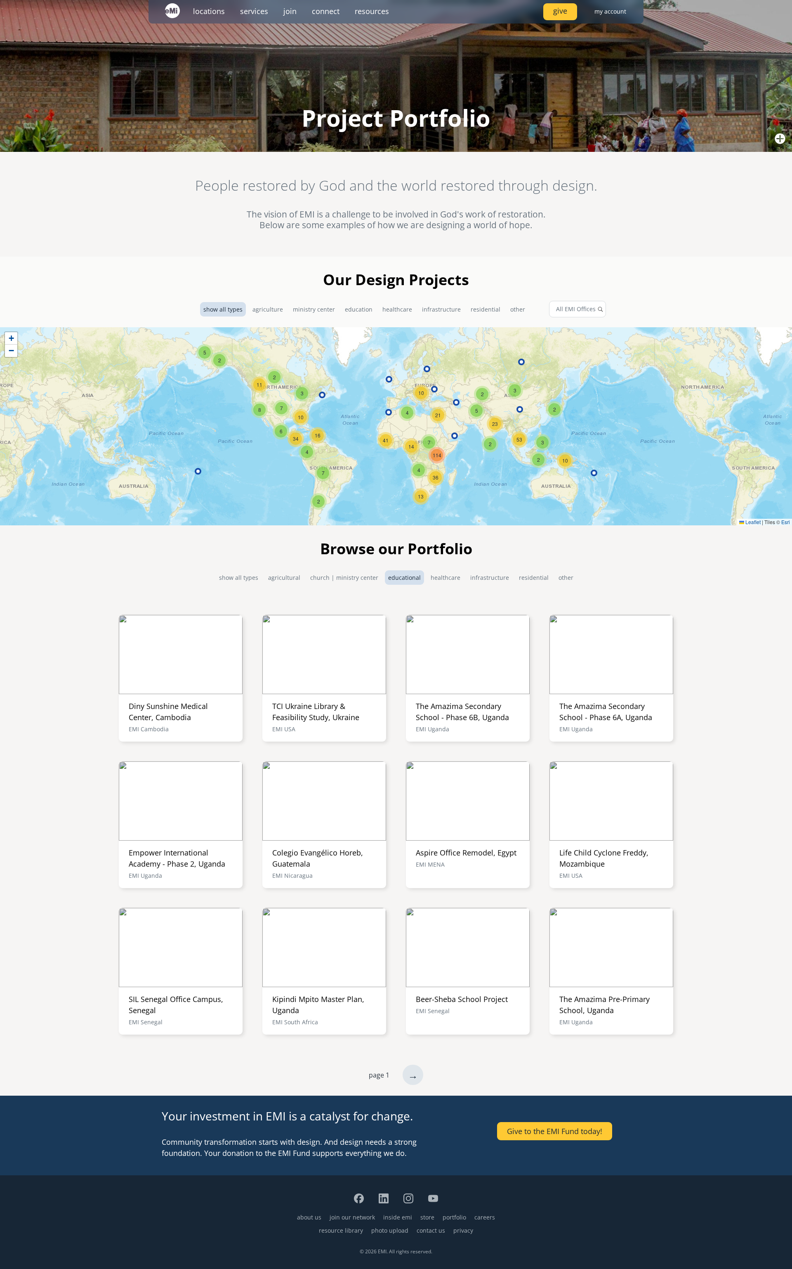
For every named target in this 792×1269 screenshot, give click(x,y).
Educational (404, 577)
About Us (309, 1217)
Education (358, 309)
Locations (209, 11)
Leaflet (752, 521)
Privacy (463, 1230)
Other (517, 309)
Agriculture (267, 309)
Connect (325, 11)
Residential (485, 309)
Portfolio (454, 1217)
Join (290, 11)
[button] (420, 496)
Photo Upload (389, 1230)
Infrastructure (441, 309)
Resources (372, 11)
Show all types (223, 309)
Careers (484, 1217)
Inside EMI (397, 1217)
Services (254, 11)
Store (427, 1217)
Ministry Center (314, 309)
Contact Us (431, 1230)
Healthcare (397, 309)
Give (560, 11)
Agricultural (284, 577)
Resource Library (341, 1230)
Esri (785, 521)
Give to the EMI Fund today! (554, 1131)
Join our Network (352, 1217)
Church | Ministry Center (344, 577)
